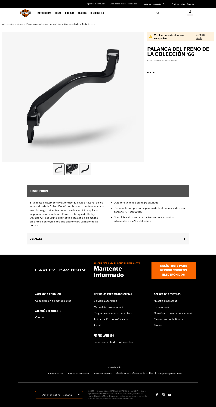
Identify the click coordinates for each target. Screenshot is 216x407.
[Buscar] (168, 13)
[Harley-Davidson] (62, 270)
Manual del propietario (107, 306)
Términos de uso (55, 373)
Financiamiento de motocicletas (113, 342)
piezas (20, 24)
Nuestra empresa (164, 300)
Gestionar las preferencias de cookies (134, 373)
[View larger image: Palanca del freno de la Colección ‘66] (73, 96)
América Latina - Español (183, 4)
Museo (158, 325)
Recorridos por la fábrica (168, 319)
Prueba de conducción (152, 4)
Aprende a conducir (96, 4)
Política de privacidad (78, 373)
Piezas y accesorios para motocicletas (43, 24)
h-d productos (8, 24)
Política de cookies (102, 373)
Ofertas (39, 317)
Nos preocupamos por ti (170, 373)
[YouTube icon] (169, 395)
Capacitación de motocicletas (53, 300)
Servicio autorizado (105, 300)
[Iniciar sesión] (190, 13)
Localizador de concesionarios (123, 4)
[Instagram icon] (163, 395)
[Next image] (138, 97)
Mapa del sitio (114, 367)
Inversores (160, 306)
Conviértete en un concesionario (173, 313)
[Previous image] (8, 97)
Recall (97, 325)
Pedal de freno (88, 24)
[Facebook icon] (157, 395)
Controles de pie (71, 24)
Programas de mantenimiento (112, 313)
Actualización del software (109, 319)
